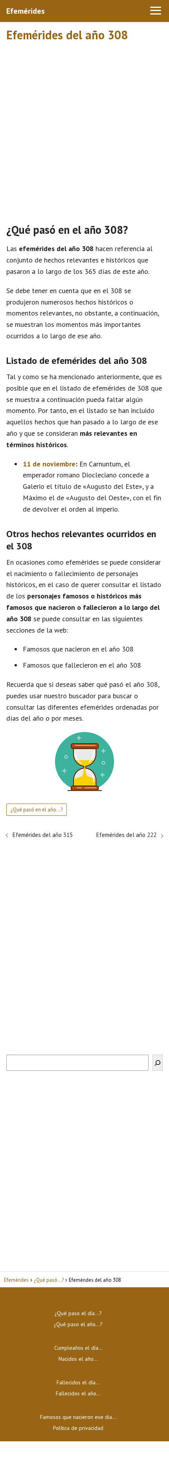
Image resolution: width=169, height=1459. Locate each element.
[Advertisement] (84, 128)
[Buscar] (157, 1063)
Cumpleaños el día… (78, 1347)
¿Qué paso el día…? (78, 1313)
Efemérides (25, 11)
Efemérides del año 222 (126, 835)
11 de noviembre (49, 463)
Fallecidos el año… (78, 1393)
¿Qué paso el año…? (78, 1324)
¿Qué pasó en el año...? (36, 809)
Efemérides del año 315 (43, 835)
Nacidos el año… (78, 1358)
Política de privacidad (78, 1427)
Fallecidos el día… (78, 1382)
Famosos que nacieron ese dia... (78, 1416)
